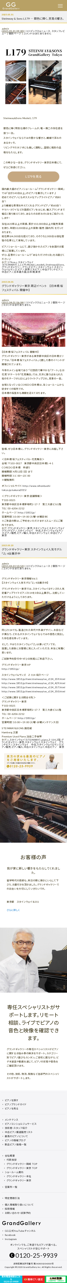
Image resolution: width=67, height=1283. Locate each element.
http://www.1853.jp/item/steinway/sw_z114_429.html (33, 683)
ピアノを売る (12, 1108)
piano (45, 739)
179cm (11, 262)
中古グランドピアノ (52, 269)
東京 (37, 271)
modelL (41, 264)
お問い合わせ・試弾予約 (18, 1212)
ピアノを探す (12, 1100)
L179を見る (33, 176)
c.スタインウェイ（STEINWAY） (18, 263)
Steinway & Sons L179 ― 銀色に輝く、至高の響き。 (33, 18)
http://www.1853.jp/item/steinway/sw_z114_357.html (33, 687)
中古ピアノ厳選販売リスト (19, 1132)
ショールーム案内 (14, 1172)
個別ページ (15, 33)
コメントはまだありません (37, 33)
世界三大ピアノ (33, 269)
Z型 (59, 739)
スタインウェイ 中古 (29, 530)
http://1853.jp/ (27, 512)
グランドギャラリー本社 (19, 1176)
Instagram (11, 1239)
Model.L (31, 264)
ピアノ (21, 269)
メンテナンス (11, 1119)
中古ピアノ (7, 271)
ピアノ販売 (10, 533)
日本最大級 (20, 271)
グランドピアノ (29, 267)
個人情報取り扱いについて (19, 1204)
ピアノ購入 (23, 533)
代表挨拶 (12, 1159)
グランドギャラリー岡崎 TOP (22, 1163)
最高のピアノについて (16, 1136)
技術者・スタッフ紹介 (16, 1127)
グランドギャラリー (11, 267)
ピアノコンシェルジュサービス (21, 1123)
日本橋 (31, 271)
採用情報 (10, 1208)
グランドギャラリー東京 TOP (22, 1168)
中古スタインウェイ (39, 533)
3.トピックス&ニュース (38, 31)
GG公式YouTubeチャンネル (20, 1230)
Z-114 (52, 739)
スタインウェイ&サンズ (49, 744)
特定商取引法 (12, 1198)
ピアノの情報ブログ (15, 1140)
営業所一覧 (11, 1186)
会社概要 (10, 1155)
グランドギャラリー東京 (20, 528)
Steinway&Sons (55, 264)
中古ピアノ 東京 (54, 746)
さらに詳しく (14, 910)
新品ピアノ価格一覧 (15, 1144)
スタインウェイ (46, 267)
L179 (23, 264)
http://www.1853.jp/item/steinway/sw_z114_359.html (33, 679)
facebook (10, 1234)
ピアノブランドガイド (15, 1104)
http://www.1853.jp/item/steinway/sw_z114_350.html (33, 691)
